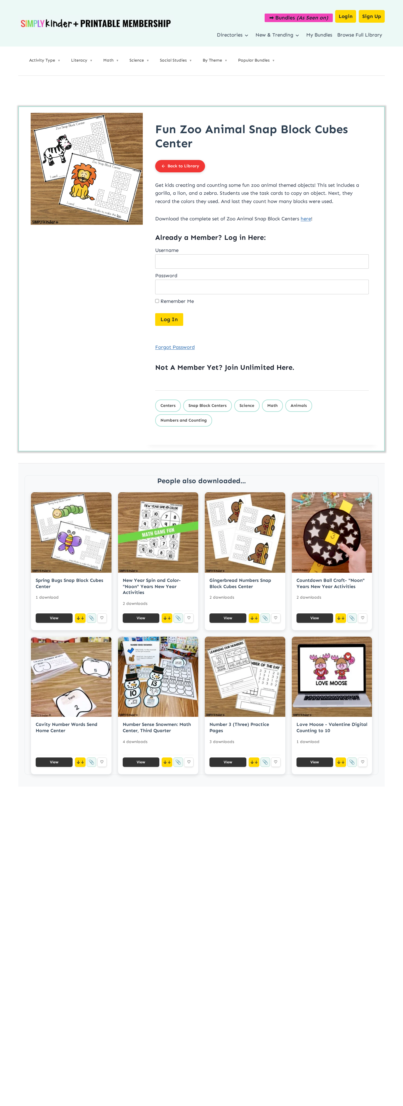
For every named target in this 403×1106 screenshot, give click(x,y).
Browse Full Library (359, 35)
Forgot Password (175, 347)
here (306, 219)
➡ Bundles (298, 17)
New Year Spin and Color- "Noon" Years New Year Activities (152, 586)
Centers (168, 405)
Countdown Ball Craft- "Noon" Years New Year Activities (330, 583)
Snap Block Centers (208, 405)
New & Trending (274, 35)
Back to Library (183, 166)
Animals (299, 405)
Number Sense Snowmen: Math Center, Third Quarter (157, 727)
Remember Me (176, 301)
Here (284, 367)
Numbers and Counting (183, 420)
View (54, 618)
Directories (230, 35)
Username (166, 250)
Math (272, 405)
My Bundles (319, 35)
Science (247, 405)
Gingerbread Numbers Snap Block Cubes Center (240, 583)
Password (166, 275)
